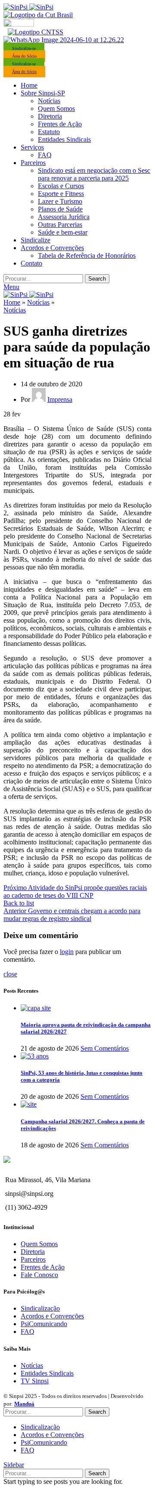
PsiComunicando (44, 1323)
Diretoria (50, 116)
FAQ (45, 155)
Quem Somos (56, 108)
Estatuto (49, 131)
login (67, 951)
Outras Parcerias (60, 224)
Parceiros (33, 1259)
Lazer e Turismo (60, 201)
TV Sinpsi (35, 1381)
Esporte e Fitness (61, 193)
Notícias (49, 100)
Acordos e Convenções (52, 1316)
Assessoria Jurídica (64, 216)
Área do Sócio (24, 56)
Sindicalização (40, 1308)
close (10, 974)
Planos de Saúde (60, 209)
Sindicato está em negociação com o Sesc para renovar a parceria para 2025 (94, 174)
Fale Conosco (39, 1274)
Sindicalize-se (24, 48)
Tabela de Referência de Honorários (87, 255)
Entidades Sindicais (64, 139)
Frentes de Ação (60, 124)
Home (11, 302)
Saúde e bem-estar (62, 232)
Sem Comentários (105, 1048)
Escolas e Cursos (61, 186)
